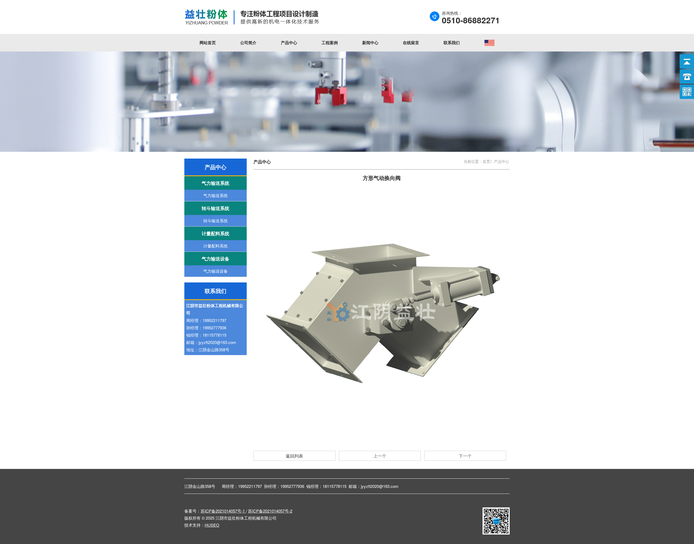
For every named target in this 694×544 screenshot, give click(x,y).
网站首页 (208, 43)
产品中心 (289, 43)
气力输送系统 (215, 195)
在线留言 (411, 43)
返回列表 (294, 456)
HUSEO (212, 525)
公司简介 (248, 43)
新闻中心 (370, 43)
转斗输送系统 (215, 220)
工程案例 (330, 43)
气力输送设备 (215, 271)
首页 (486, 161)
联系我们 (452, 43)
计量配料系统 (215, 246)
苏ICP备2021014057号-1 (223, 511)
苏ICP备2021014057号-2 (270, 511)
